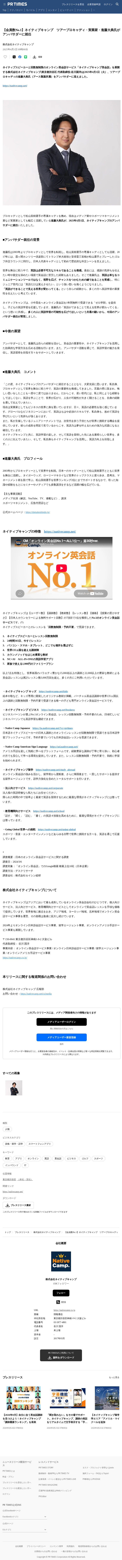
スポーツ (98, 1158)
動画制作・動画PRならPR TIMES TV (54, 1473)
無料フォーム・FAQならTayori (96, 1473)
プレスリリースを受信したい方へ (17, 1482)
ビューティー (66, 10)
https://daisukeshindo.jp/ (38, 512)
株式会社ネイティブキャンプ (47, 1232)
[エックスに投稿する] (14, 56)
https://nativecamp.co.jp (64, 1310)
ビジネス (71, 1158)
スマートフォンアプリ (40, 1144)
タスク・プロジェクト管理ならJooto (98, 1467)
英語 (46, 1158)
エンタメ (52, 10)
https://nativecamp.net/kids (53, 691)
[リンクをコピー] (40, 56)
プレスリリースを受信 (73, 4)
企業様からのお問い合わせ (45, 1551)
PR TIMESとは (9, 1471)
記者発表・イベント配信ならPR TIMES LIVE (57, 1479)
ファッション (83, 10)
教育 (7, 1158)
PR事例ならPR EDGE (91, 1479)
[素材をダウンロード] (34, 56)
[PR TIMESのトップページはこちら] (17, 4)
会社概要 (19, 1546)
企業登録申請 (94, 4)
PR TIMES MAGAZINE (48, 1484)
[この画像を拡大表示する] (14, 1087)
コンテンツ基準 (56, 1546)
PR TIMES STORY (46, 1467)
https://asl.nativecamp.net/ (64, 746)
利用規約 (70, 1546)
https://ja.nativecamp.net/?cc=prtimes (53, 728)
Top (4, 10)
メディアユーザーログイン (61, 1022)
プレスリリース (22, 1232)
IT (25, 1165)
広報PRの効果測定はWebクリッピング (55, 1490)
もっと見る (114, 1377)
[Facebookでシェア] (19, 56)
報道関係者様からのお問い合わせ (92, 1546)
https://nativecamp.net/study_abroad (55, 769)
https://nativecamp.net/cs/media (36, 993)
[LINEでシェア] (25, 56)
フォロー (61, 1293)
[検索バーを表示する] (117, 4)
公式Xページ (8, 1523)
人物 (7, 1129)
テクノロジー (16, 10)
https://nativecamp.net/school (48, 811)
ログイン (108, 4)
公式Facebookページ (11, 1510)
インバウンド (11, 1165)
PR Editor (43, 1496)
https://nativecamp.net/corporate (45, 788)
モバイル (30, 10)
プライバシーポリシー (36, 1546)
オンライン (33, 1158)
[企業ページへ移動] (61, 1262)
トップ (8, 1232)
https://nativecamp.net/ (15, 85)
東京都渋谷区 (9, 1179)
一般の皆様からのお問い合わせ (74, 1551)
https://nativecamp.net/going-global (57, 829)
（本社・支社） (25, 1179)
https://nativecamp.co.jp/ (15, 957)
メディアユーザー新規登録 (61, 1037)
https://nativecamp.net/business (58, 709)
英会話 (58, 1158)
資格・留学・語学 (14, 1144)
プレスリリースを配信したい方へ (17, 1488)
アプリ (41, 10)
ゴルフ (85, 1158)
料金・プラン (8, 1476)
